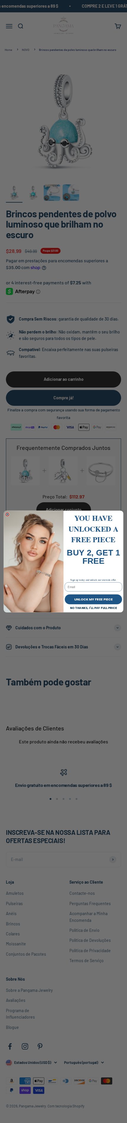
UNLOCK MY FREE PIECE (93, 599)
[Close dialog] (7, 514)
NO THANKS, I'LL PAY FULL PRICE (93, 608)
